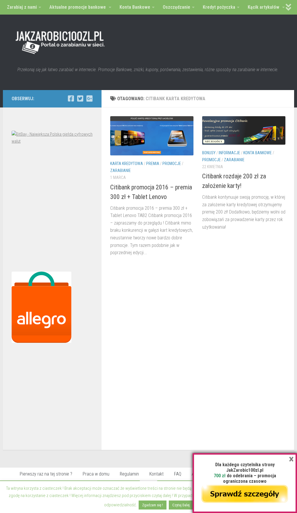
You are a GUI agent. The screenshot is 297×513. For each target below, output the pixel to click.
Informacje (229, 152)
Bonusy (208, 152)
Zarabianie (120, 170)
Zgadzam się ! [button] (152, 505)
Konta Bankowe (257, 152)
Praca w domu (96, 474)
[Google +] (89, 98)
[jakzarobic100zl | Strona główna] (60, 40)
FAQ (177, 474)
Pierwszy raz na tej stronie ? (46, 474)
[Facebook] (70, 98)
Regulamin (129, 474)
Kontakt (156, 474)
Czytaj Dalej (181, 505)
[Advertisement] (52, 209)
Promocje (171, 163)
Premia (152, 163)
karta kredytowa (126, 163)
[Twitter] (80, 98)
